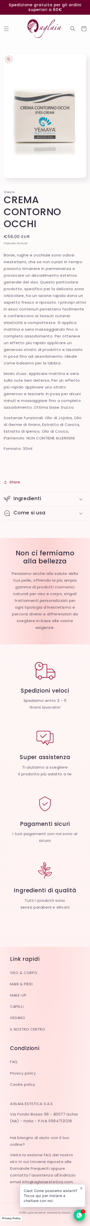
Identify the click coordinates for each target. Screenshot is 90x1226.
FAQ (14, 1061)
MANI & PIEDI (21, 984)
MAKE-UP (18, 995)
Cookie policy (22, 1084)
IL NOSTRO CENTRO (27, 1029)
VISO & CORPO (23, 972)
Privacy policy (23, 1073)
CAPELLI (17, 1006)
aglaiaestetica (37, 1212)
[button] (6, 28)
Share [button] (15, 482)
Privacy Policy (11, 1218)
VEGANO (17, 1017)
